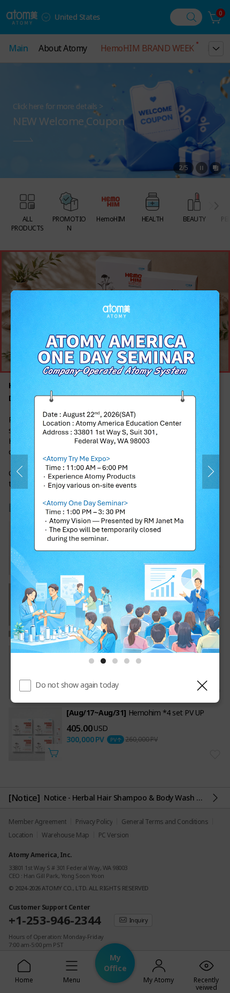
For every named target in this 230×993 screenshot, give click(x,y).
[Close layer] (202, 685)
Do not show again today (77, 685)
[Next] (210, 472)
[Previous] (19, 472)
